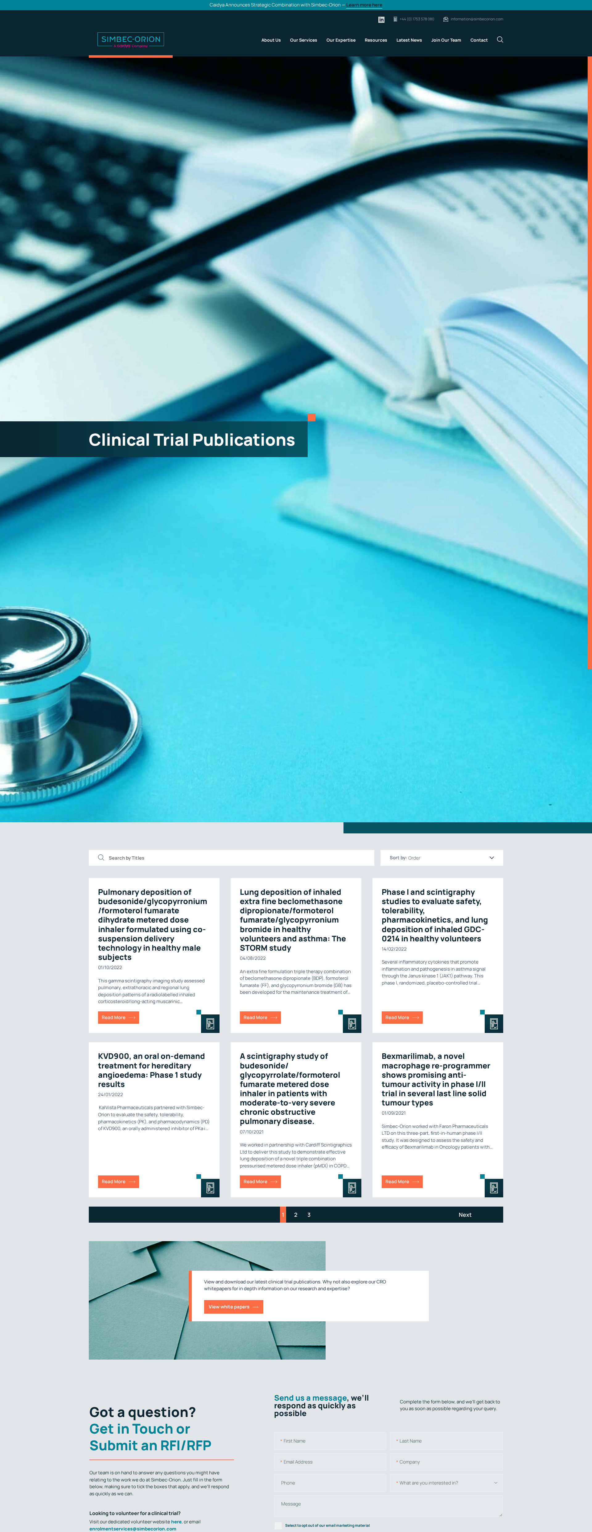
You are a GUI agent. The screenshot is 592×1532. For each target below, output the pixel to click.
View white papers (229, 1306)
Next (465, 1214)
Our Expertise (341, 40)
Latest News (409, 40)
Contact (479, 40)
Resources (376, 40)
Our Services (303, 40)
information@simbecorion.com (477, 19)
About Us (271, 40)
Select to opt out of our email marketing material (327, 1525)
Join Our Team (446, 40)
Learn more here (364, 5)
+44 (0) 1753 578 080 (417, 19)
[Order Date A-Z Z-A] (451, 858)
